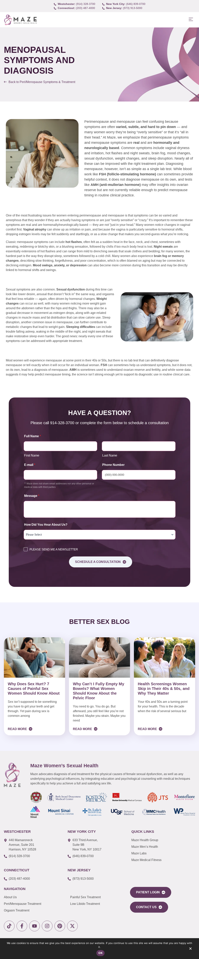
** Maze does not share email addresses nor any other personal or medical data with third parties (59, 485)
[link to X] (72, 926)
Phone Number (113, 464)
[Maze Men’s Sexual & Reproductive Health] (12, 775)
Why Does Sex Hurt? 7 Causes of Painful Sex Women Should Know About (34, 688)
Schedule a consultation (98, 561)
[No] (190, 949)
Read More (18, 729)
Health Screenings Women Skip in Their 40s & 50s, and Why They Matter (163, 688)
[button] (190, 19)
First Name (31, 455)
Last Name (109, 455)
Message (31, 495)
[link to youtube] (34, 926)
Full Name (32, 436)
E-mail (29, 464)
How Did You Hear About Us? (45, 524)
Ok (100, 953)
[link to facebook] (22, 926)
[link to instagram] (47, 926)
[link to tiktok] (9, 926)
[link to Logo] (20, 19)
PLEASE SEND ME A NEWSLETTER (54, 549)
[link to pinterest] (59, 926)
